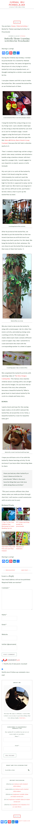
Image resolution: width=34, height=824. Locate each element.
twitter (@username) (9, 644)
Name (4, 614)
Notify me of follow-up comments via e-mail (16, 673)
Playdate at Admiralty (20, 547)
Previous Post (10, 570)
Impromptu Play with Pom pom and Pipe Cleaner (8, 548)
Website (5, 634)
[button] (17, 22)
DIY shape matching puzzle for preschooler (22, 524)
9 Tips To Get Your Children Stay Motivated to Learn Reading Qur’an (8, 525)
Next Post (24, 570)
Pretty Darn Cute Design (22, 821)
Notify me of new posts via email (15, 664)
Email (4, 624)
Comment (6, 588)
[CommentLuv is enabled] (11, 661)
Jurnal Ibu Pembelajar (17, 3)
